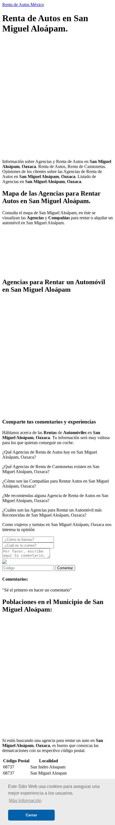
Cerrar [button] (31, 815)
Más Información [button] (25, 800)
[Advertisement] (57, 97)
